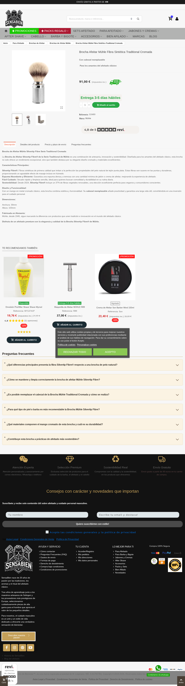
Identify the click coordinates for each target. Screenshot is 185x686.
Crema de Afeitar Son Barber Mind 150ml (115, 307)
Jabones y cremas (142, 30)
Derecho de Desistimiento (122, 679)
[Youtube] (30, 647)
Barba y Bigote (62, 36)
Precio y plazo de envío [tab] (55, 144)
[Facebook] (6, 647)
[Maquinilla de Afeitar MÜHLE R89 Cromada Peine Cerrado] (69, 277)
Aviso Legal (12, 539)
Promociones (25, 30)
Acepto (110, 352)
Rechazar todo (74, 352)
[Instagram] (14, 647)
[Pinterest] (22, 647)
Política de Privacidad (67, 539)
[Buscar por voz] (131, 18)
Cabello (37, 36)
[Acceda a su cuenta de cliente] (177, 19)
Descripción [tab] (9, 144)
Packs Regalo (55, 30)
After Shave (14, 36)
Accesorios (90, 36)
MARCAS (139, 36)
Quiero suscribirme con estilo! (92, 524)
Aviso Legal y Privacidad (44, 679)
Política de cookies (66, 344)
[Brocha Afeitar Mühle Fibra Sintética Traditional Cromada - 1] (62, 108)
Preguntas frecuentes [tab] (81, 144)
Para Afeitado (110, 30)
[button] (18, 636)
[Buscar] (138, 19)
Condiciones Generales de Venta (37, 539)
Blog (153, 36)
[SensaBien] (23, 19)
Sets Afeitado (84, 30)
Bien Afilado (116, 36)
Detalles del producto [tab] (30, 144)
